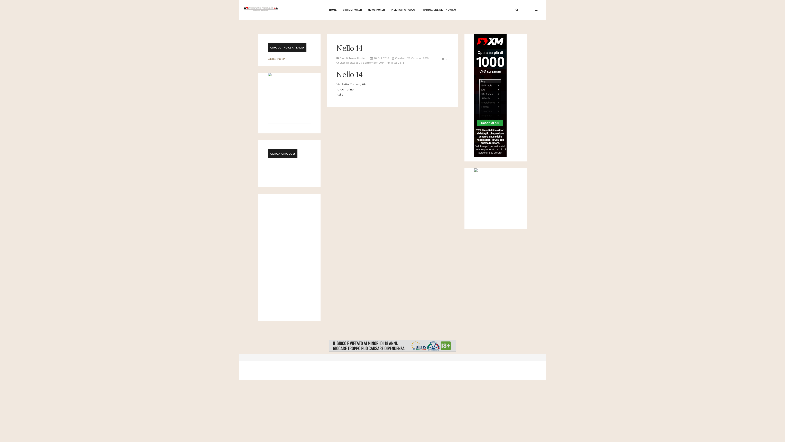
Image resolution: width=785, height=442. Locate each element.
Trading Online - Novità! (438, 9)
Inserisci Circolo (403, 9)
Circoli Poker (276, 58)
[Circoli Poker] (260, 8)
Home (333, 9)
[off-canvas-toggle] (536, 10)
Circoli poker (352, 9)
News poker (376, 9)
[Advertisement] (392, 21)
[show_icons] (444, 59)
